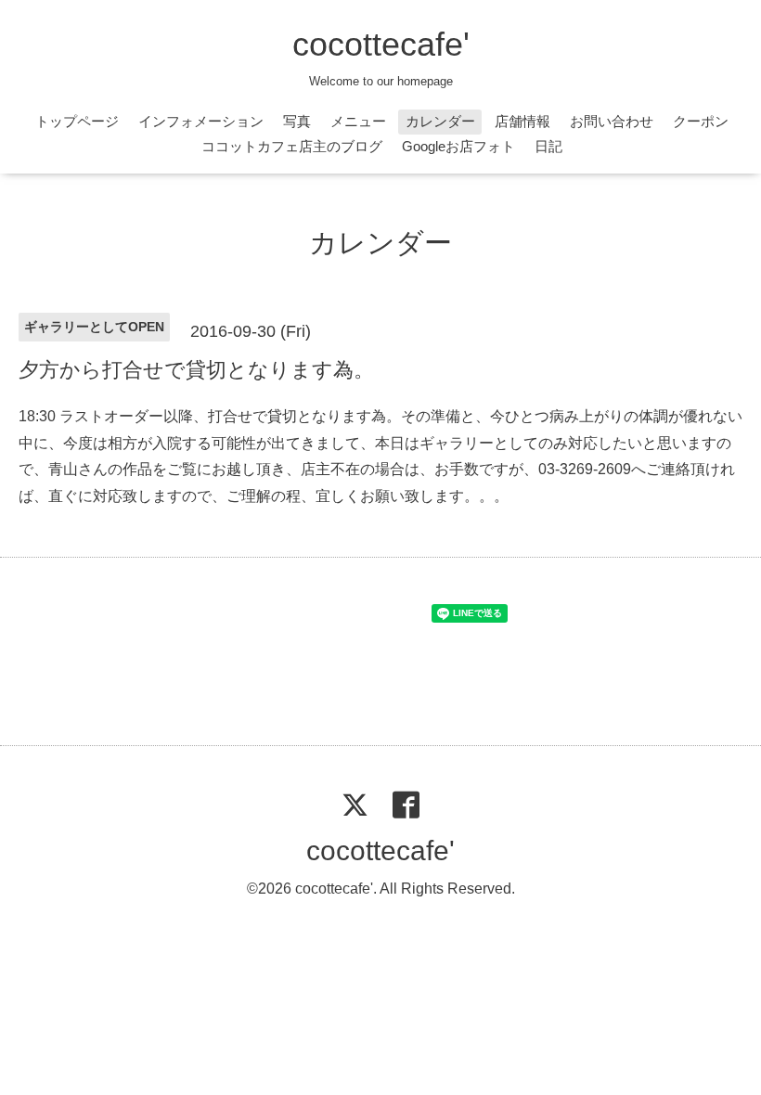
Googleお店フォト (458, 146)
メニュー (358, 121)
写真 (297, 121)
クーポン (701, 121)
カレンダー (440, 121)
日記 (548, 146)
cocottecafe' (381, 44)
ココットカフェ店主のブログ (291, 146)
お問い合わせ (611, 121)
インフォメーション (201, 121)
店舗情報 (522, 121)
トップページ (77, 121)
